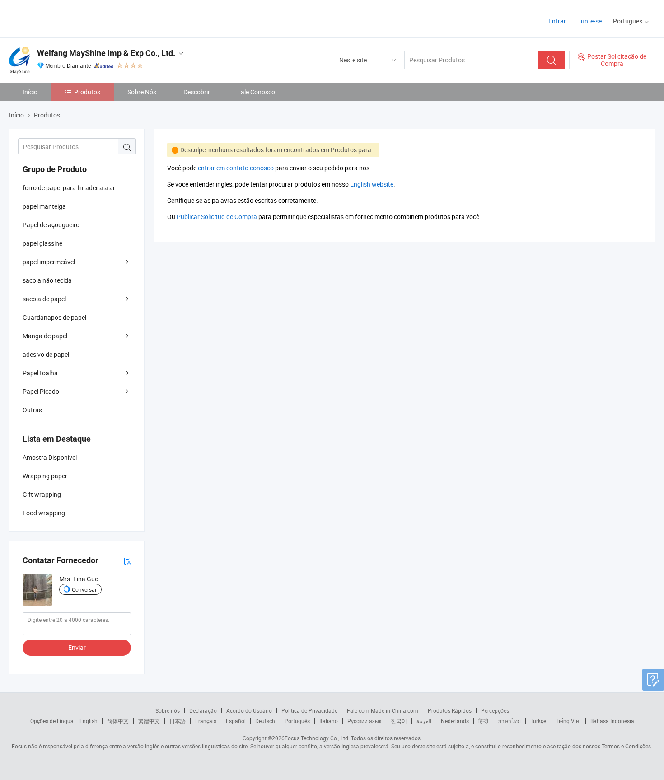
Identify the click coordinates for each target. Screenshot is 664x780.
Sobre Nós (141, 92)
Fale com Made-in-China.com (382, 710)
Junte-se (589, 21)
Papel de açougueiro (51, 224)
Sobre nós (167, 710)
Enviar (77, 647)
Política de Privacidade (309, 710)
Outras (32, 410)
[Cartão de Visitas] (127, 561)
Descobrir (196, 92)
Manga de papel (45, 336)
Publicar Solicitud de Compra (217, 216)
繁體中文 (149, 720)
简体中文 (118, 720)
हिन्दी (483, 720)
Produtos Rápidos (450, 710)
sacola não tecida (47, 280)
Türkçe (538, 720)
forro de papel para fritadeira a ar (69, 187)
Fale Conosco (256, 92)
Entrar (557, 21)
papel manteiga (44, 206)
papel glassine (42, 243)
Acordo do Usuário (249, 710)
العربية (423, 720)
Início (30, 92)
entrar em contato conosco (236, 167)
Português (297, 720)
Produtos (87, 92)
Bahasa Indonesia (612, 720)
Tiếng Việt (568, 720)
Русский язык (364, 720)
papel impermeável (49, 261)
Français (205, 720)
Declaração (203, 710)
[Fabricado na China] (67, 17)
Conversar (84, 589)
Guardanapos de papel (54, 317)
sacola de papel (44, 298)
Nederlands (455, 720)
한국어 (399, 720)
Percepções (495, 710)
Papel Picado (41, 391)
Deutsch (265, 720)
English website (371, 184)
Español (236, 720)
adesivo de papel (46, 354)
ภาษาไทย (509, 720)
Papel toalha (40, 373)
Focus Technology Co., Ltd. (317, 738)
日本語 (177, 720)
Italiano (328, 720)
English (88, 720)
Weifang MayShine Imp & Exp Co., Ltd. (106, 53)
